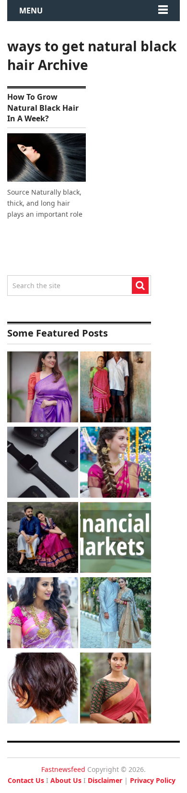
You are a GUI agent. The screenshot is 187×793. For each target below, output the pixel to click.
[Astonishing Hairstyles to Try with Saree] (115, 463)
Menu (31, 10)
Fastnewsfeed (63, 769)
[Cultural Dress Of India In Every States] (115, 614)
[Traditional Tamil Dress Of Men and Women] (42, 538)
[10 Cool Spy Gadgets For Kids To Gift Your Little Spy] (42, 463)
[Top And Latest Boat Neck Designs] (115, 689)
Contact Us (26, 780)
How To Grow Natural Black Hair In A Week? (43, 108)
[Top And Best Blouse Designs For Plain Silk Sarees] (42, 388)
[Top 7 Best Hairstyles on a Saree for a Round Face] (42, 614)
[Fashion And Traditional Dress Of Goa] (115, 388)
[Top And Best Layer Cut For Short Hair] (42, 689)
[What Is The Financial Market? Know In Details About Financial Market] (115, 538)
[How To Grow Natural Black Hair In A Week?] (46, 157)
